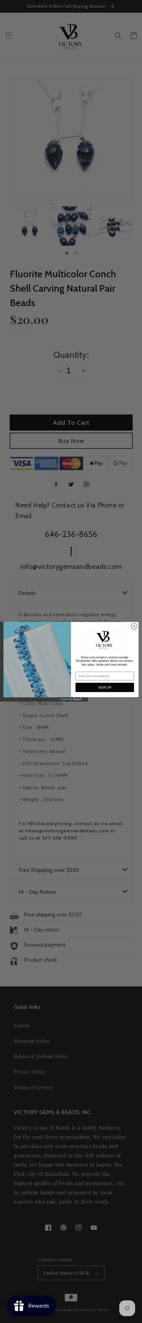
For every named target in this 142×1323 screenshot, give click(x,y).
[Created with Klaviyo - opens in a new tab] (71, 699)
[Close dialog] (134, 626)
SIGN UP (104, 687)
